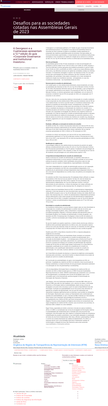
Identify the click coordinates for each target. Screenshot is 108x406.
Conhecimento (24, 37)
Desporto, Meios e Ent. (78, 368)
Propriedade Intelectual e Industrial (53, 382)
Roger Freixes (28, 75)
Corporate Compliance (21, 79)
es (14, 18)
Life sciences (75, 377)
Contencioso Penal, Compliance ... (26, 350)
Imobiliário (75, 375)
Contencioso (47, 371)
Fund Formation (76, 373)
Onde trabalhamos (64, 2)
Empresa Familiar (77, 370)
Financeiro (47, 377)
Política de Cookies (23, 397)
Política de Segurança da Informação (29, 400)
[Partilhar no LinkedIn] (90, 38)
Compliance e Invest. (78, 366)
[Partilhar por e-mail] (93, 38)
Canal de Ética (21, 402)
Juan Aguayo (17, 75)
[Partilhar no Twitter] (87, 38)
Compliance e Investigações (64, 350)
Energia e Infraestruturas (79, 372)
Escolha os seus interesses (71, 360)
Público (46, 384)
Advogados (37, 2)
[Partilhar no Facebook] (84, 38)
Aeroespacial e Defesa (78, 380)
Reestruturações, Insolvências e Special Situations (53, 386)
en (17, 18)
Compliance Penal (46, 350)
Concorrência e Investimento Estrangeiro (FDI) (52, 369)
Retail (73, 378)
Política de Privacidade (24, 395)
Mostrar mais (17, 353)
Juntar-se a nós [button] (83, 2)
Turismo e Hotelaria (77, 388)
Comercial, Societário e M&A (52, 366)
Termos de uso (21, 393)
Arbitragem (47, 365)
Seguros (74, 382)
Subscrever (17, 87)
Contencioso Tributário (50, 375)
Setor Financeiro (76, 383)
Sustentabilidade (76, 385)
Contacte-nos (21, 404)
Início (16, 37)
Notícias (32, 37)
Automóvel (75, 365)
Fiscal (45, 379)
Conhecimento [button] (23, 2)
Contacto (80, 6)
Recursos (27, 10)
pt (19, 18)
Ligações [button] (89, 6)
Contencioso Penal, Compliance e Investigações (53, 373)
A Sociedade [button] (98, 2)
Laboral (46, 381)
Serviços (49, 2)
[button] (97, 6)
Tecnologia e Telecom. (78, 387)
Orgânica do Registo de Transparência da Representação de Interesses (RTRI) (50, 344)
